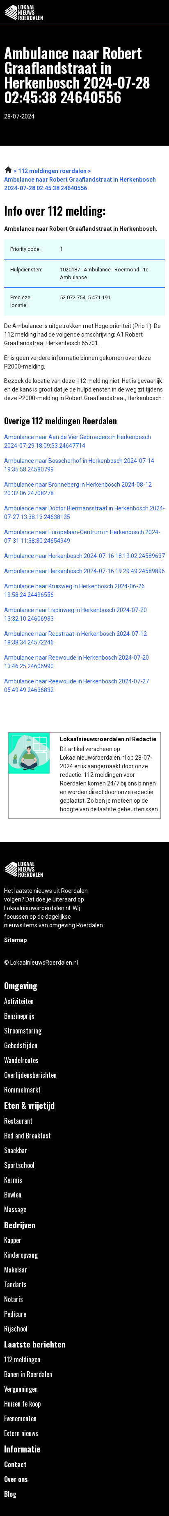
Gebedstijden (20, 1045)
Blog (10, 1494)
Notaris (13, 1299)
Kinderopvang (21, 1255)
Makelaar (15, 1270)
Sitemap (15, 940)
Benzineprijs (19, 1016)
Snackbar (15, 1150)
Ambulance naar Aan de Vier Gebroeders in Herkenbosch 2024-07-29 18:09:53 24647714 (77, 441)
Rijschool (15, 1329)
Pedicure (15, 1314)
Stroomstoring (22, 1031)
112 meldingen (22, 1359)
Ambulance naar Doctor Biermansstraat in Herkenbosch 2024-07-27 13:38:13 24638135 (84, 512)
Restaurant (18, 1121)
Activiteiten (19, 1001)
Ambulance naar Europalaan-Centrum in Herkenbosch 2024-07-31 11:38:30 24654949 (82, 536)
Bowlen (12, 1195)
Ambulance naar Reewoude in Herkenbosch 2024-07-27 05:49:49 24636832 (76, 685)
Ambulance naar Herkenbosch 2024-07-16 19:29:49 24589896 (84, 571)
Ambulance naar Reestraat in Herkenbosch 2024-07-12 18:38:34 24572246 (75, 638)
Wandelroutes (21, 1060)
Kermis (13, 1180)
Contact (15, 1464)
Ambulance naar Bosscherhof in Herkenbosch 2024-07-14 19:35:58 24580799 (79, 465)
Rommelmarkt (22, 1090)
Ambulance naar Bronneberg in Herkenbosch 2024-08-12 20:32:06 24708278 (78, 488)
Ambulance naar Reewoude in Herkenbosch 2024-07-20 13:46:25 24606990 (76, 661)
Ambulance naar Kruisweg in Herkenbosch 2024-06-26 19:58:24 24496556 (74, 590)
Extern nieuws (21, 1433)
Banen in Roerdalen (28, 1374)
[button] (158, 13)
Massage (15, 1209)
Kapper (12, 1240)
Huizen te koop (22, 1404)
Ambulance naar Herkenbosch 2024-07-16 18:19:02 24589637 (84, 556)
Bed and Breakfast (27, 1135)
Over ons (16, 1479)
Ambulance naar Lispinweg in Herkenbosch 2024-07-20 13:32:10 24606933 (75, 614)
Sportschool (19, 1165)
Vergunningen (21, 1389)
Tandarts (15, 1284)
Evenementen (20, 1418)
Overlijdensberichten (30, 1075)
